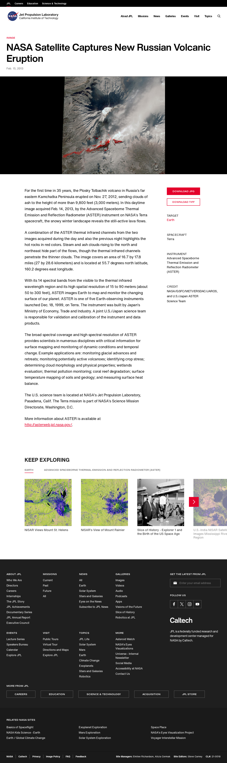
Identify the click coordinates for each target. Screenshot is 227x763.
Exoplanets (86, 666)
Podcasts (121, 596)
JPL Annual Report (18, 617)
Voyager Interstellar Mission (168, 738)
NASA (9, 756)
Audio (119, 591)
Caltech (22, 756)
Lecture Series (15, 639)
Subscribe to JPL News (93, 607)
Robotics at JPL (125, 617)
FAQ (68, 756)
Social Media (123, 663)
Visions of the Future (128, 607)
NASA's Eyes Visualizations (124, 646)
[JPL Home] (39, 16)
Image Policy (53, 756)
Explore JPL (14, 655)
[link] (113, 125)
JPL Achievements (18, 607)
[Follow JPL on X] (182, 604)
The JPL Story (15, 601)
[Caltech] (181, 620)
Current (48, 580)
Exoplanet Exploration (93, 727)
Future (47, 591)
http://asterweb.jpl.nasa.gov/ (48, 424)
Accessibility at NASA (129, 668)
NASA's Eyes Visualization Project (172, 733)
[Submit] (174, 583)
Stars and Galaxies (91, 596)
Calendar (12, 650)
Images (119, 580)
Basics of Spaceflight (19, 727)
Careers (11, 591)
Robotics (84, 676)
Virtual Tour (50, 644)
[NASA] (12, 16)
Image (10, 37)
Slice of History (125, 612)
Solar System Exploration (95, 738)
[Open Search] (219, 16)
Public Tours (50, 639)
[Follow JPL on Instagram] (190, 604)
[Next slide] (194, 502)
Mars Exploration (89, 733)
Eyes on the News (90, 601)
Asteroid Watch (125, 639)
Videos (119, 585)
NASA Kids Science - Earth (23, 733)
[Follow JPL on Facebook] (174, 604)
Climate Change (89, 660)
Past (45, 585)
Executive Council (17, 623)
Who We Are (14, 580)
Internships (13, 596)
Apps (118, 601)
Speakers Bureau (17, 644)
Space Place (158, 727)
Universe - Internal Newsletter (126, 656)
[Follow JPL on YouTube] (197, 604)
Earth (170, 220)
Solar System (87, 591)
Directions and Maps (56, 650)
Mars (82, 650)
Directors (12, 585)
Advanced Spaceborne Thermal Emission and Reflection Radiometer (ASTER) (102, 470)
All (44, 596)
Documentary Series (19, 612)
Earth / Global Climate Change (25, 738)
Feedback (81, 756)
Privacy (36, 756)
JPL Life (84, 639)
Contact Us (122, 674)
